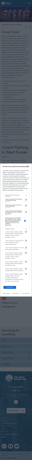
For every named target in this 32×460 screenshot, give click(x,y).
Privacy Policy (25, 293)
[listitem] (16, 195)
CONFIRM (10, 287)
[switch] (25, 200)
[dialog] (16, 230)
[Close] (28, 166)
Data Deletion (6, 293)
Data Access (16, 293)
